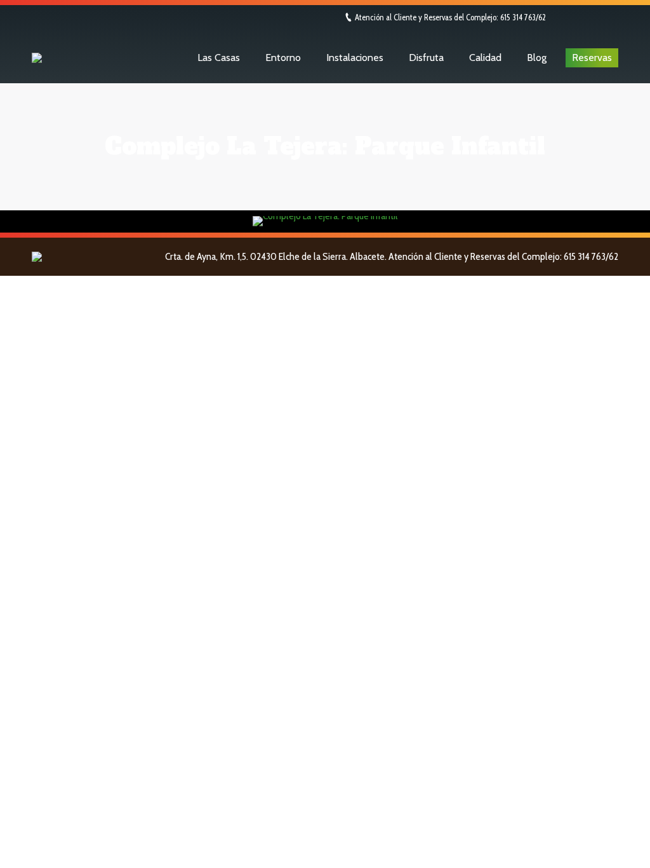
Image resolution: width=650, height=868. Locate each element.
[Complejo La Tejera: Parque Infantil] (325, 221)
